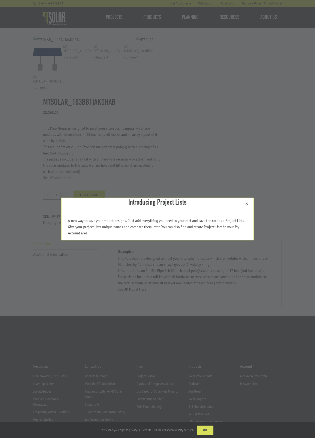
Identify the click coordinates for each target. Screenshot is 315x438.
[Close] (247, 204)
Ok (205, 430)
